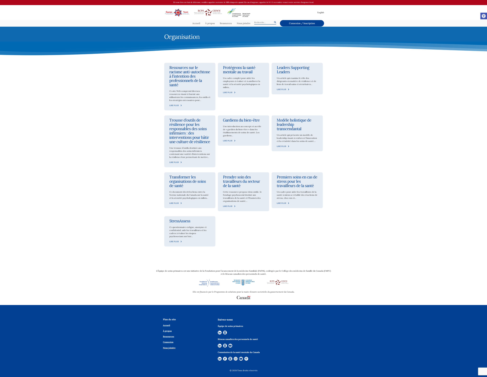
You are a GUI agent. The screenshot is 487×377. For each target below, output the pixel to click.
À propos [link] (210, 23)
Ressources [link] (226, 23)
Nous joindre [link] (243, 23)
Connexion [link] (168, 342)
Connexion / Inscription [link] (302, 23)
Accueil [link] (196, 23)
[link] (483, 16)
